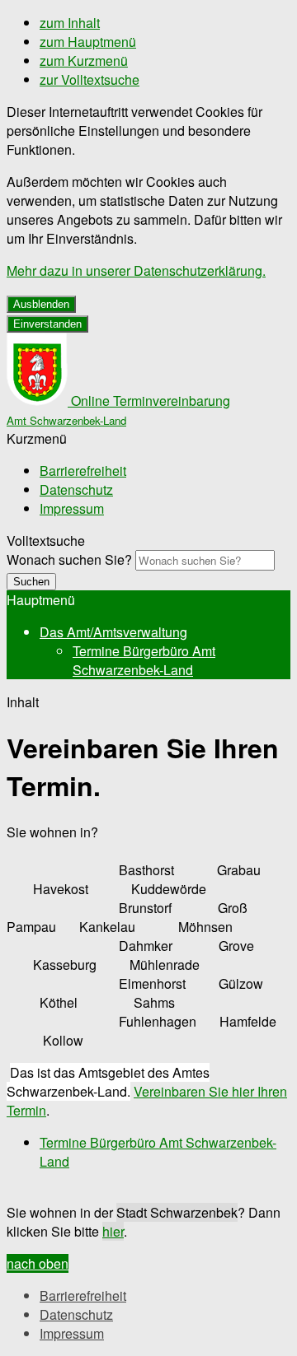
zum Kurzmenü (84, 60)
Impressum (72, 508)
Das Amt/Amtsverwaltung (113, 631)
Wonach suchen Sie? (69, 559)
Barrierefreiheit (83, 470)
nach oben (37, 1263)
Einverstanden (47, 324)
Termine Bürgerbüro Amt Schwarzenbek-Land (144, 660)
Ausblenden (41, 304)
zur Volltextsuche (89, 79)
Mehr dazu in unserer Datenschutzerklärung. (136, 270)
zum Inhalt (70, 22)
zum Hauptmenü (88, 41)
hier (113, 1231)
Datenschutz (76, 489)
